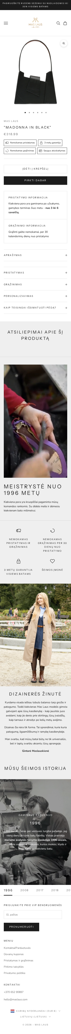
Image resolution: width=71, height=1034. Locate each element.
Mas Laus (11, 121)
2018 (55, 890)
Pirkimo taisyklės (14, 967)
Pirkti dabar (35, 180)
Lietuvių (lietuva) (33, 1016)
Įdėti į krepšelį (35, 169)
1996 (8, 890)
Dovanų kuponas (14, 954)
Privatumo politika (14, 973)
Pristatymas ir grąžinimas (18, 960)
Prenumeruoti (21, 927)
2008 (24, 890)
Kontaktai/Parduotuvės (17, 948)
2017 (40, 890)
